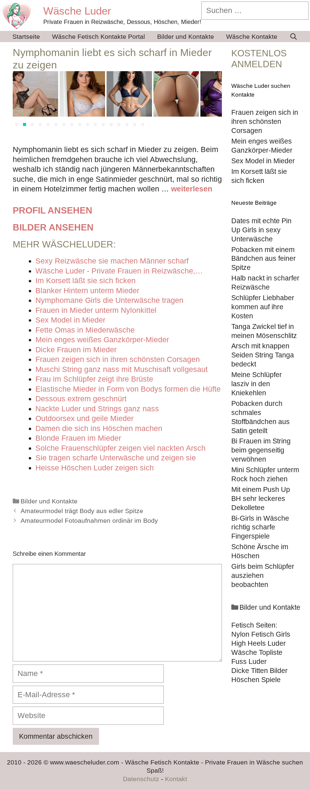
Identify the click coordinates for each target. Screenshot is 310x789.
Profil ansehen (52, 210)
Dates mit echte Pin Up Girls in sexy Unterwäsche (261, 230)
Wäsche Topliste (256, 652)
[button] (17, 124)
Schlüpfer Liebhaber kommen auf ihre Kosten (262, 307)
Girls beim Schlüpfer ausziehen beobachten (262, 575)
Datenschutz (141, 778)
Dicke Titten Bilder (259, 671)
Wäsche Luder (77, 11)
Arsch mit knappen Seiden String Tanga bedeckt (262, 355)
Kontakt (176, 778)
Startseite (26, 36)
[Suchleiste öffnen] (293, 36)
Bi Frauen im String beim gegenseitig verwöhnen (261, 450)
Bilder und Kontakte (185, 36)
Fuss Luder (249, 661)
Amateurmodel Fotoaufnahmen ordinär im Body (89, 520)
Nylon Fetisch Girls (260, 634)
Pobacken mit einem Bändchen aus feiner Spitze (263, 259)
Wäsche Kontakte (251, 36)
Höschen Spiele (256, 680)
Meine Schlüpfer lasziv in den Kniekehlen (256, 384)
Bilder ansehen (53, 227)
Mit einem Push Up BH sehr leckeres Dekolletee (260, 499)
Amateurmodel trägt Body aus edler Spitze (82, 511)
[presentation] (20, 100)
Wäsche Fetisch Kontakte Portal (98, 36)
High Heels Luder (258, 643)
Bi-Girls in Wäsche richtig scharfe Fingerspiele (260, 527)
